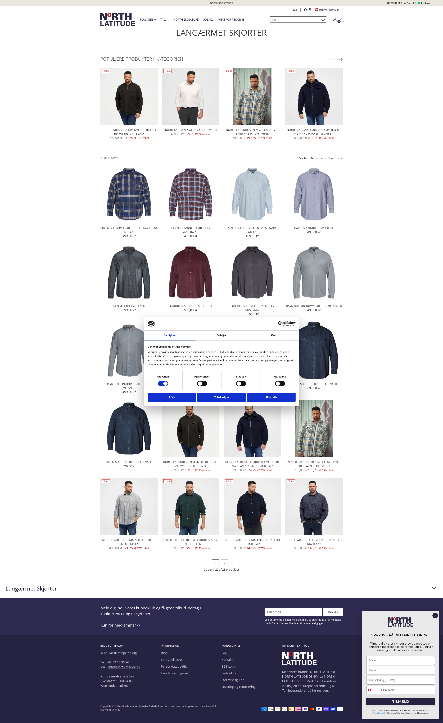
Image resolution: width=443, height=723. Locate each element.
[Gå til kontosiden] (333, 19)
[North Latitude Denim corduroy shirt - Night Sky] (252, 506)
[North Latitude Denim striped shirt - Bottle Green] (129, 506)
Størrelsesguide (233, 680)
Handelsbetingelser (175, 673)
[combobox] (373, 690)
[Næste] (242, 3)
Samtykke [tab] (170, 335)
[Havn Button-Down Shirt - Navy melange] (129, 350)
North (125, 706)
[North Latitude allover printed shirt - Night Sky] (314, 506)
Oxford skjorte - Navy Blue (314, 227)
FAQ (224, 653)
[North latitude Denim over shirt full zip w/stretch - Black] (129, 96)
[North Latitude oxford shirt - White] (190, 96)
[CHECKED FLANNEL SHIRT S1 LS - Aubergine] (190, 194)
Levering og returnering (239, 687)
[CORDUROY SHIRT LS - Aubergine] (190, 272)
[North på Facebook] (305, 9)
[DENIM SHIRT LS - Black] (129, 272)
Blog (164, 653)
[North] (117, 19)
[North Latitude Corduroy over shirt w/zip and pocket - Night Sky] (314, 96)
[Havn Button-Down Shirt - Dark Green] (314, 272)
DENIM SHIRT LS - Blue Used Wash (314, 384)
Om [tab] (273, 335)
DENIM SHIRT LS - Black (129, 306)
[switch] (202, 383)
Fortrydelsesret (172, 660)
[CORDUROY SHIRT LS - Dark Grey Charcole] (252, 272)
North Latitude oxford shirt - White (191, 129)
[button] (221, 588)
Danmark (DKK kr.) (329, 9)
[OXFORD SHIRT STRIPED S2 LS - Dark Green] (252, 194)
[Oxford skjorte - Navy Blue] (314, 194)
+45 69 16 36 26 (117, 662)
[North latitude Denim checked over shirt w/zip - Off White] (252, 96)
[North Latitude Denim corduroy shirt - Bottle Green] (190, 506)
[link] (400, 622)
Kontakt (227, 660)
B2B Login (229, 666)
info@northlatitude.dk (124, 667)
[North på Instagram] (309, 9)
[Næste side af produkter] (232, 562)
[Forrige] (201, 3)
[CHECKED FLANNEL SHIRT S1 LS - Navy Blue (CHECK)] (129, 194)
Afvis (172, 397)
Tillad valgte (221, 397)
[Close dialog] (435, 616)
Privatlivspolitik (379, 713)
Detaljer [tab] (221, 335)
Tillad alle (271, 397)
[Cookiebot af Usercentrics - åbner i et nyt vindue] (280, 323)
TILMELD (400, 701)
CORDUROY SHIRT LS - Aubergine (191, 306)
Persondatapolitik (174, 666)
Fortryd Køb (230, 673)
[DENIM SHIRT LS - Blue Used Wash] (314, 350)
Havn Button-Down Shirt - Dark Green (314, 306)
